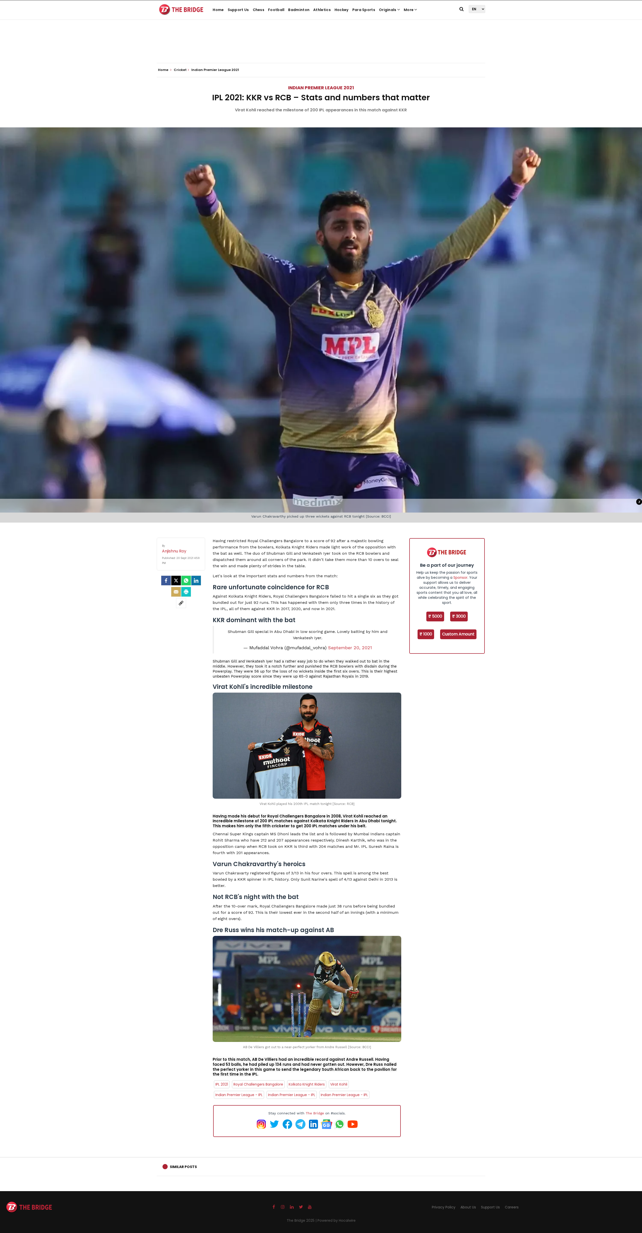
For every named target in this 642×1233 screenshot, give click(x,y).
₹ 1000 (426, 634)
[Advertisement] (321, 47)
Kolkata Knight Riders (307, 1084)
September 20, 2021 (350, 647)
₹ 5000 (435, 616)
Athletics (322, 9)
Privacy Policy (443, 1207)
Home (218, 9)
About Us (468, 1207)
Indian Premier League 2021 (321, 88)
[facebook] (166, 581)
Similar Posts (183, 1166)
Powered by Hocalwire (336, 1220)
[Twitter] (176, 581)
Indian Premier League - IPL (239, 1094)
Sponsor (460, 577)
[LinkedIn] (196, 581)
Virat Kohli (338, 1084)
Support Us (238, 9)
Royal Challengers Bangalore (258, 1084)
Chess (259, 9)
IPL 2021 (221, 1084)
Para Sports (363, 9)
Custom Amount (458, 634)
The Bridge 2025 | (302, 1220)
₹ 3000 (459, 616)
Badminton (298, 9)
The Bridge (315, 1113)
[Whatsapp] (186, 581)
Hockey (342, 9)
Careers (512, 1207)
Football (276, 9)
